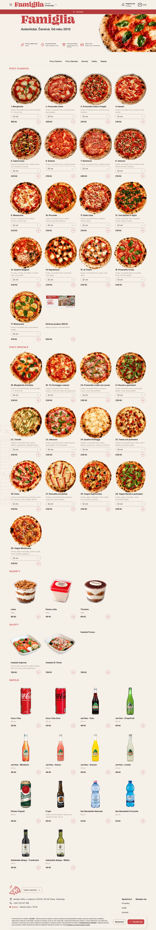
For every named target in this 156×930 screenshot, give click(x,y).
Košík (124, 908)
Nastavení (119, 922)
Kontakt (125, 912)
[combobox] (26, 116)
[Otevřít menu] (11, 4)
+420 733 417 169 (21, 903)
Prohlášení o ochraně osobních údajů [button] (78, 925)
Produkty (126, 903)
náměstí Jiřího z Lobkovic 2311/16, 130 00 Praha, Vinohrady (39, 899)
